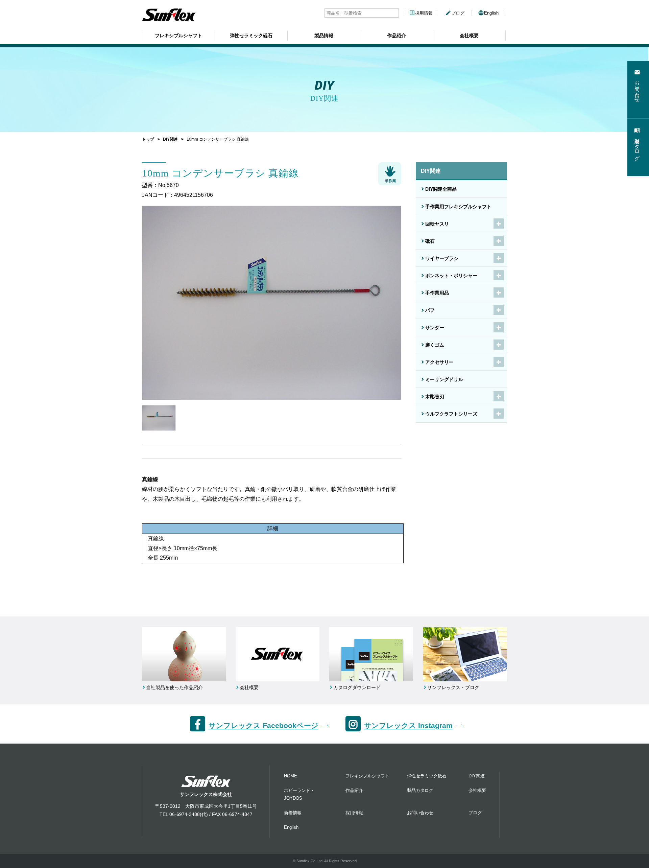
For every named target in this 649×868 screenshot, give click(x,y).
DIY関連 (170, 139)
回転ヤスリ (437, 224)
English (488, 13)
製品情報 (323, 35)
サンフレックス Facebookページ (263, 725)
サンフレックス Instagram (408, 725)
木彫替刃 (434, 396)
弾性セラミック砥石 (251, 35)
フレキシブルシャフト (178, 35)
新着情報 (293, 812)
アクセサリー (439, 362)
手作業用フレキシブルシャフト (458, 206)
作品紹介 (396, 35)
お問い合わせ (420, 812)
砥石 (430, 241)
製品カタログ (420, 790)
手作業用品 (437, 293)
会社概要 (469, 35)
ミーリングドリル (444, 379)
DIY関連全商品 (441, 189)
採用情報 (421, 13)
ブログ (454, 13)
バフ (430, 310)
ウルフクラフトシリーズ (451, 414)
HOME (290, 775)
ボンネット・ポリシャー (451, 275)
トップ (148, 139)
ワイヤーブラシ (441, 258)
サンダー (434, 327)
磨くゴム (434, 345)
